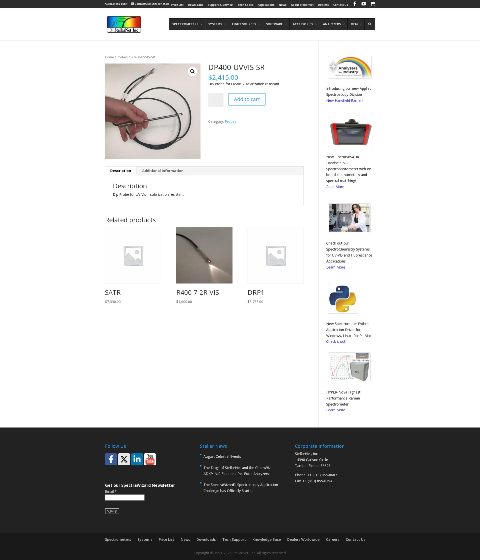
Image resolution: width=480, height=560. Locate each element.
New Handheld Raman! (344, 100)
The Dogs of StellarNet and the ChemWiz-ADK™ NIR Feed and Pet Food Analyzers (238, 470)
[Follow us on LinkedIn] (137, 459)
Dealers (323, 4)
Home (109, 57)
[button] (192, 71)
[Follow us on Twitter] (124, 459)
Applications (266, 4)
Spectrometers (118, 539)
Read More (335, 186)
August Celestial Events (222, 456)
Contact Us (340, 4)
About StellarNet (302, 4)
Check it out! (336, 341)
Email (111, 491)
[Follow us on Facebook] (111, 459)
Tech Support (234, 539)
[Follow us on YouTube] (150, 459)
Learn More (335, 267)
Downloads (195, 4)
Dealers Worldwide (303, 539)
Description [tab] (120, 170)
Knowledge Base (266, 539)
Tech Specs (245, 4)
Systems (145, 539)
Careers (332, 539)
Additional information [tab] (163, 170)
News (282, 4)
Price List (177, 4)
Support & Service (220, 4)
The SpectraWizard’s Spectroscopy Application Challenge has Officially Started (241, 487)
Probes (122, 57)
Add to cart (247, 99)
